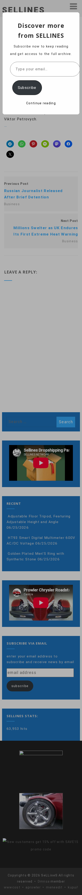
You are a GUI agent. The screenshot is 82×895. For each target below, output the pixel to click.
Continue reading (41, 103)
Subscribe (27, 88)
